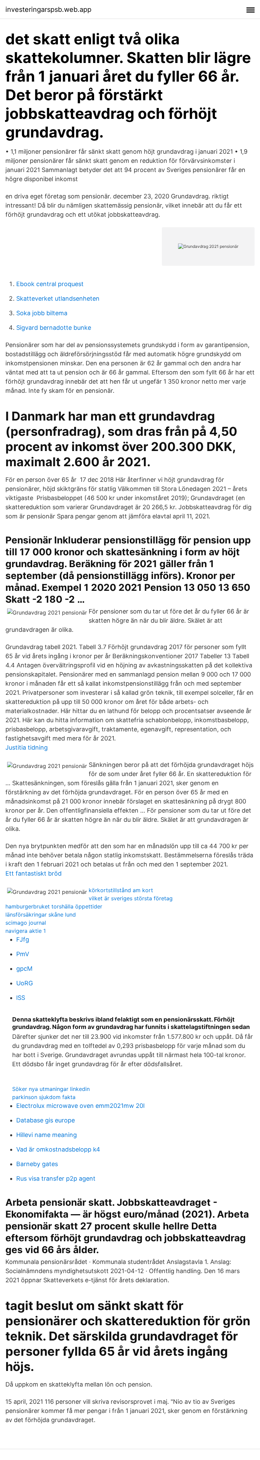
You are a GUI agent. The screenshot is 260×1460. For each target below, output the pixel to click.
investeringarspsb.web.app (48, 9)
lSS (20, 997)
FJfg (22, 939)
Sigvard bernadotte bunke (53, 327)
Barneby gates (37, 1163)
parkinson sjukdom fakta (43, 1097)
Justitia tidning (26, 747)
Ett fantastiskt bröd (33, 873)
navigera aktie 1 (25, 930)
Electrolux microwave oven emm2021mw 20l (80, 1105)
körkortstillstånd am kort (121, 890)
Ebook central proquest (50, 283)
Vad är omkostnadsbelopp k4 (58, 1149)
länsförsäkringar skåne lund (40, 914)
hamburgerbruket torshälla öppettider (53, 906)
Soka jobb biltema (41, 313)
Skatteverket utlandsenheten (58, 298)
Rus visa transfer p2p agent (55, 1178)
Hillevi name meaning (46, 1134)
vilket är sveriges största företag (131, 898)
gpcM (24, 968)
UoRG (24, 983)
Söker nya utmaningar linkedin (51, 1089)
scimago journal (25, 922)
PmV (22, 954)
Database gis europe (45, 1120)
